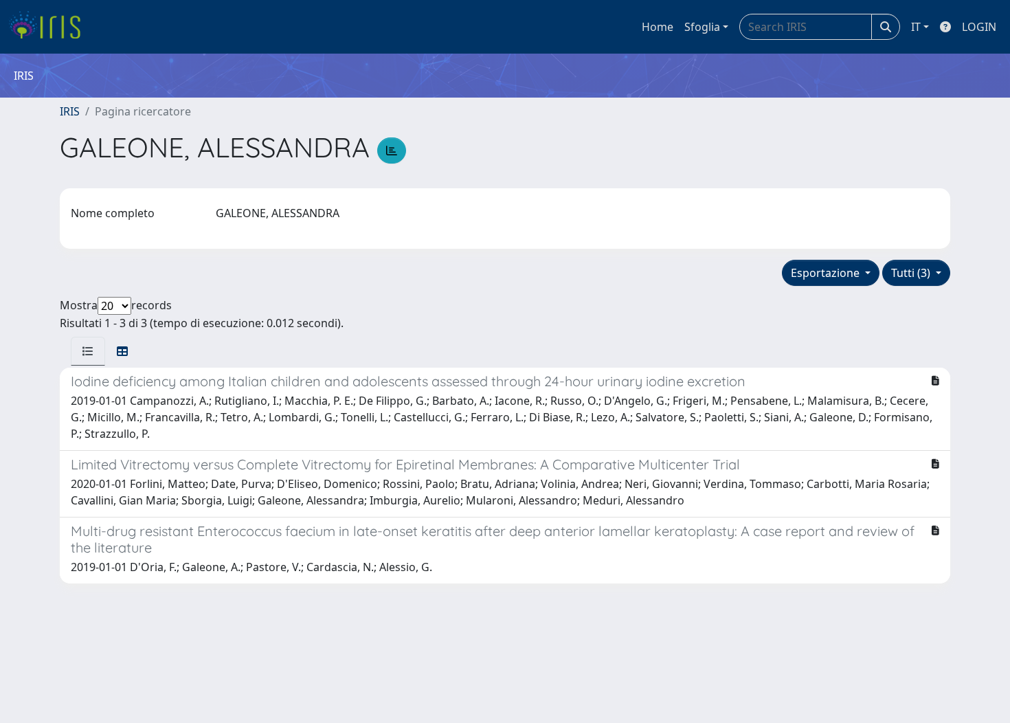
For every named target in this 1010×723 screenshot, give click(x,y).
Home (657, 26)
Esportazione (826, 272)
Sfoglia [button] (702, 26)
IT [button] (916, 26)
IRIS (70, 111)
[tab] (88, 351)
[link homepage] (49, 26)
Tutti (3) (912, 272)
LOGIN (979, 26)
